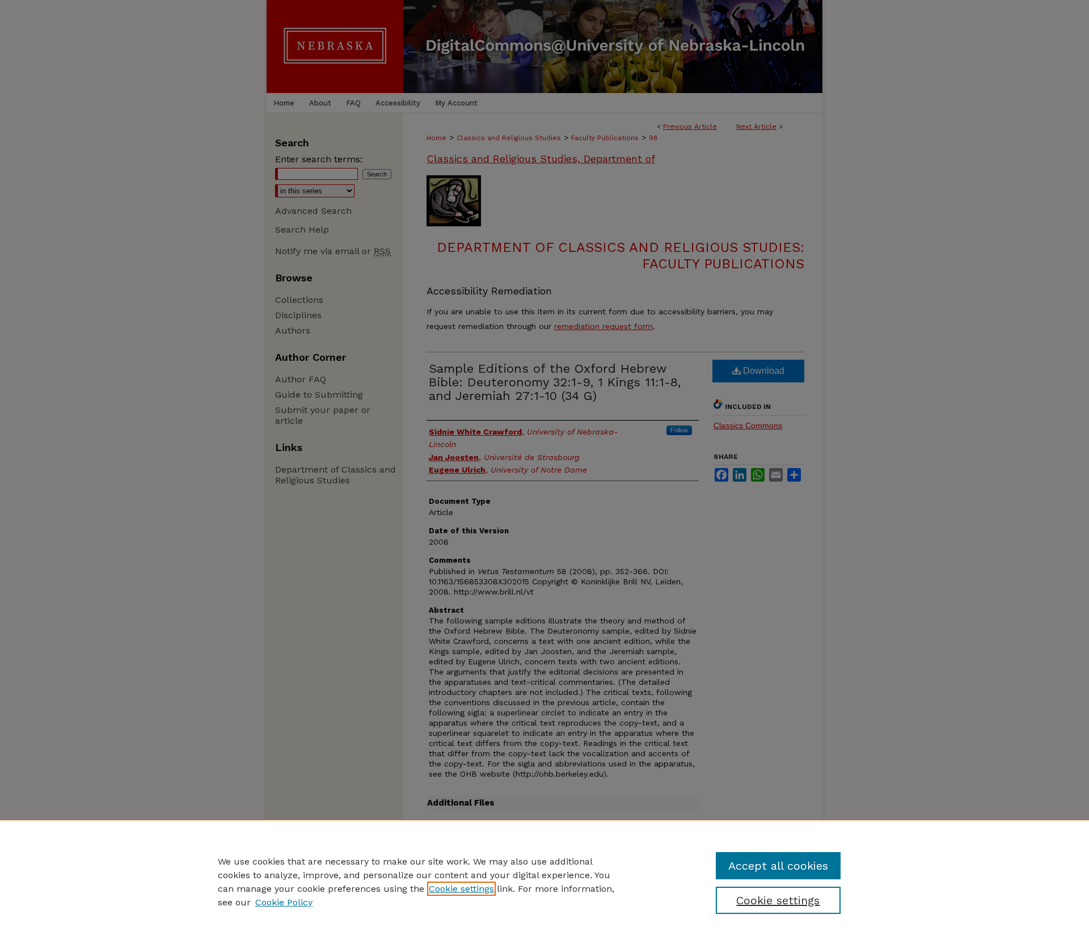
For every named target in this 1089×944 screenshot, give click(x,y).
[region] (544, 881)
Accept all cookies (778, 866)
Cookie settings (461, 888)
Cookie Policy (284, 902)
